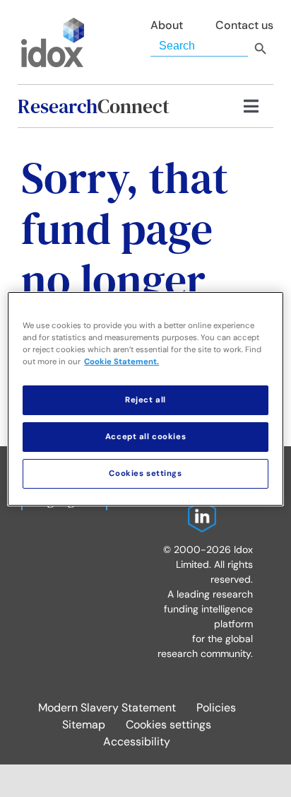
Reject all (145, 400)
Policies (216, 707)
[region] (145, 398)
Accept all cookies (145, 436)
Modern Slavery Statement (107, 707)
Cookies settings (168, 724)
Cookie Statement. (121, 361)
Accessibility (136, 741)
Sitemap (83, 724)
